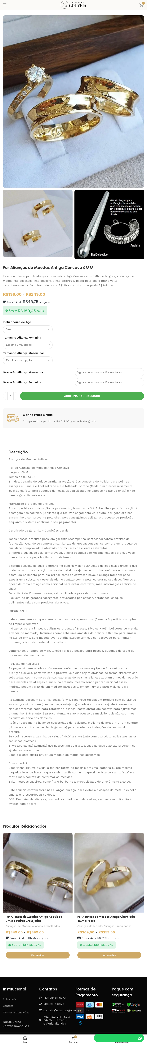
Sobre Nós (9, 999)
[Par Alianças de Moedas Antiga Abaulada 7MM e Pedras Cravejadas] (38, 873)
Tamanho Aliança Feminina (22, 337)
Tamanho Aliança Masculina (23, 353)
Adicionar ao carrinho (82, 396)
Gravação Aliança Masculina (23, 372)
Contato (8, 1005)
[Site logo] (73, 4)
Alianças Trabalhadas (46, 925)
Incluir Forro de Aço (17, 322)
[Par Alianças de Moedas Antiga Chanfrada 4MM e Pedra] (109, 873)
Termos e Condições (16, 1012)
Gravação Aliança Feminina (22, 382)
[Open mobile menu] (5, 5)
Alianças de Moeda (18, 925)
